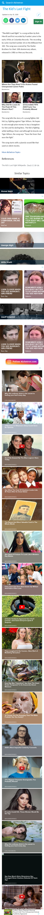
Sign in (38, 21)
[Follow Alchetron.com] (22, 365)
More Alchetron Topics (11, 152)
